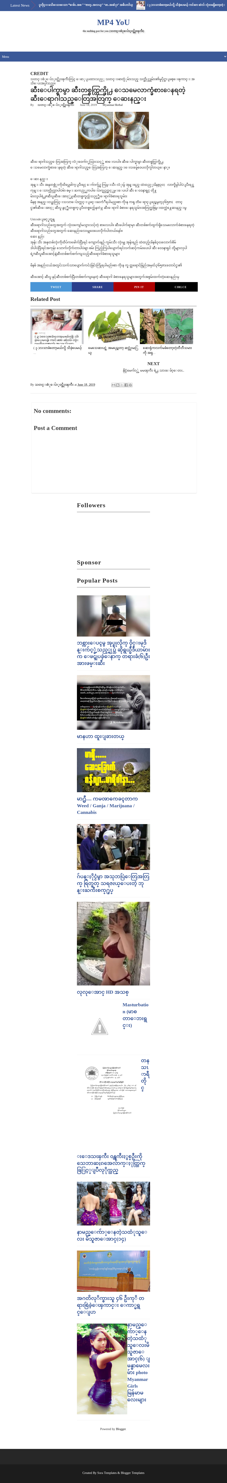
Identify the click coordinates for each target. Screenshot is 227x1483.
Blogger (121, 1429)
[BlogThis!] (117, 385)
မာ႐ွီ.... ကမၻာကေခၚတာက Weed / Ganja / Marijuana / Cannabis (107, 805)
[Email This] (113, 385)
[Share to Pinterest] (130, 385)
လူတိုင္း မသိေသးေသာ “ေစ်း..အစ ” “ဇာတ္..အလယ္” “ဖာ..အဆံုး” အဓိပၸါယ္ (63, 4)
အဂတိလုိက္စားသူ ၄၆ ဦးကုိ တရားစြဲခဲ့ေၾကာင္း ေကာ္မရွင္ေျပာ (110, 1305)
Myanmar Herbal (113, 104)
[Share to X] (122, 385)
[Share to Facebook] (126, 385)
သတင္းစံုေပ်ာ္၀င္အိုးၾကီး (55, 104)
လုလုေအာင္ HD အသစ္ (103, 992)
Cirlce (181, 287)
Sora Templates (107, 1473)
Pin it (139, 287)
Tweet (56, 287)
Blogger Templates (132, 1473)
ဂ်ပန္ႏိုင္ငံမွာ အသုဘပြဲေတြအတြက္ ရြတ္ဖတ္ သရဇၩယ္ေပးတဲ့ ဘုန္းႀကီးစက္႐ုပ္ (113, 883)
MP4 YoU (113, 22)
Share (97, 287)
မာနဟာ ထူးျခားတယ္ (100, 736)
